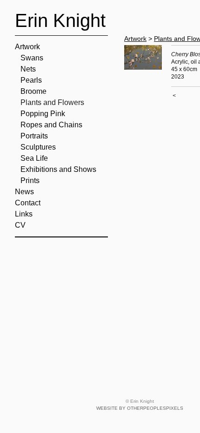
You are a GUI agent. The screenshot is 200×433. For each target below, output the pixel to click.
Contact (27, 203)
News (24, 192)
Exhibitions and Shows (58, 169)
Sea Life (34, 158)
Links (24, 214)
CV (20, 225)
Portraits (34, 136)
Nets (28, 69)
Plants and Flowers (52, 102)
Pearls (31, 80)
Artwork (27, 47)
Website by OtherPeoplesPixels (139, 408)
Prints (30, 180)
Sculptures (38, 147)
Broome (33, 91)
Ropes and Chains (51, 125)
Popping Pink (42, 114)
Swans (31, 58)
